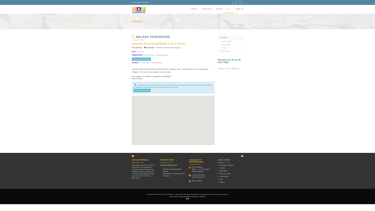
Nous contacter (197, 180)
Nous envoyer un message (141, 59)
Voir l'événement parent (142, 90)
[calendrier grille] (242, 156)
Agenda (228, 9)
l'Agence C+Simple (198, 196)
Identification (224, 176)
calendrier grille (226, 41)
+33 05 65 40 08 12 (198, 177)
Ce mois (224, 48)
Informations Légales (226, 165)
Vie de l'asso (207, 9)
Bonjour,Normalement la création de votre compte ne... (174, 174)
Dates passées (226, 51)
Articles (219, 9)
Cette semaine (226, 44)
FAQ (221, 179)
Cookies (222, 168)
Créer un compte (225, 173)
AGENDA (224, 37)
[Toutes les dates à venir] (228, 68)
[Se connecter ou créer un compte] (239, 3)
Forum (238, 9)
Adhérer (222, 182)
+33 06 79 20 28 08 (198, 175)
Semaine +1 (234, 68)
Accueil (194, 9)
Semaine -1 (223, 68)
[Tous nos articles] (133, 156)
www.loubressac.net (162, 55)
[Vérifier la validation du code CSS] (188, 198)
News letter (223, 171)
